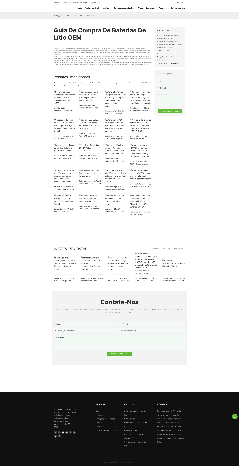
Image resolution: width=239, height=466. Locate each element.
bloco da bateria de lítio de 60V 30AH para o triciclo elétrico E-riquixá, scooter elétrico (140, 185)
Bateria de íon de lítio (132, 419)
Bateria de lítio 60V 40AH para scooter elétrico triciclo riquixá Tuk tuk (64, 210)
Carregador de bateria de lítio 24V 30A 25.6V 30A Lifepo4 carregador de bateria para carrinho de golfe (64, 137)
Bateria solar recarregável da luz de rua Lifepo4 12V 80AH (173, 279)
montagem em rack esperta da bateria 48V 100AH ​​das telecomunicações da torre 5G (92, 279)
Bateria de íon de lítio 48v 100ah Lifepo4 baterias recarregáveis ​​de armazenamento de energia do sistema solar (140, 109)
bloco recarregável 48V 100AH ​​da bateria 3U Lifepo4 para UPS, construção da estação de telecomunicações (140, 162)
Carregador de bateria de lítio (135, 434)
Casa (98, 411)
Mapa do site (131, 462)
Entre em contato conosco (106, 430)
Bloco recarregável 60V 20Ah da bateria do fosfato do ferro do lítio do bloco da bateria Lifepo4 (115, 188)
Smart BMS (128, 438)
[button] (186, 8)
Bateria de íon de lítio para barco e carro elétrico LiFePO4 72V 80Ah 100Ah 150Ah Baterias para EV (140, 213)
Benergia (121, 462)
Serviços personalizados (105, 419)
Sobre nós (100, 426)
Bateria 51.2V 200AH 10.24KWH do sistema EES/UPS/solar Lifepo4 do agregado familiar (89, 134)
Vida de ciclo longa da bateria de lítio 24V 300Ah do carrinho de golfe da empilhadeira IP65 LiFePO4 (140, 137)
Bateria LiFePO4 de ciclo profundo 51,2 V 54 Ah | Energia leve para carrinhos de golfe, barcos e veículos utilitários (115, 112)
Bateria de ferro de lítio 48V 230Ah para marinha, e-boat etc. (89, 207)
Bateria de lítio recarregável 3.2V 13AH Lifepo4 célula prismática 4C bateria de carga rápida (64, 279)
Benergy (57, 16)
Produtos (99, 415)
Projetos (99, 423)
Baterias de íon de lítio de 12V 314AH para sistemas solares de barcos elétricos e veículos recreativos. (64, 188)
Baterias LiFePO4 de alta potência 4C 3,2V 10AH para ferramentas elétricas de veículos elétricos (119, 279)
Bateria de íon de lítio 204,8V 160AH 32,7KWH (88, 157)
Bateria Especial (167, 249)
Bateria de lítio (156, 249)
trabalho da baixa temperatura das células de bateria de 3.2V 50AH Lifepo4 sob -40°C (64, 109)
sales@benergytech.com (172, 419)
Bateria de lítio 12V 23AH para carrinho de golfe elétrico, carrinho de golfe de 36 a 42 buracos (115, 137)
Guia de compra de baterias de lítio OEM (78, 16)
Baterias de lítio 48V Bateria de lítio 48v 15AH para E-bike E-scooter (114, 210)
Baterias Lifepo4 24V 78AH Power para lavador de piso (90, 182)
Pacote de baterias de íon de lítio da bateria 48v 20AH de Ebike (64, 157)
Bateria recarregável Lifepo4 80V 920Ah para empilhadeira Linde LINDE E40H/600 (89, 106)
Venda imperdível (179, 249)
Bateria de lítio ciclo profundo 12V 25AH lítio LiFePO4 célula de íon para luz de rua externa (115, 160)
